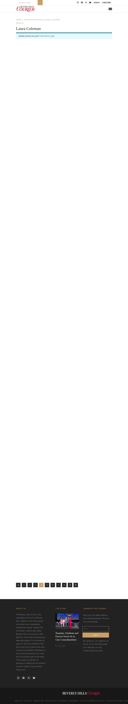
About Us (18, 701)
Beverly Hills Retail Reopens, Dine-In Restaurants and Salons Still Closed (59, 436)
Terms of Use (38, 701)
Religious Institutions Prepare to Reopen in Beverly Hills (50, 155)
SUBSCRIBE (106, 2)
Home (18, 20)
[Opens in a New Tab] (78, 2)
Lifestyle (36, 101)
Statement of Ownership (68, 701)
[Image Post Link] (64, 73)
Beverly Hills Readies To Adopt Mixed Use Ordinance (48, 395)
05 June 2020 (26, 161)
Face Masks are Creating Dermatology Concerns (45, 95)
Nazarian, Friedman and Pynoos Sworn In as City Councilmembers (67, 636)
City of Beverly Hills (40, 161)
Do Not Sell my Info (114, 701)
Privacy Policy (51, 701)
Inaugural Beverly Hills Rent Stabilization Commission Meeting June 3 (58, 565)
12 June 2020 (26, 101)
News (52, 161)
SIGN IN (96, 2)
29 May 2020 (26, 401)
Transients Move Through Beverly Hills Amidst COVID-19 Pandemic (57, 222)
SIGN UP (95, 635)
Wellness (44, 101)
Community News (38, 401)
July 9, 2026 (61, 646)
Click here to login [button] (47, 36)
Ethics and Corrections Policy (92, 701)
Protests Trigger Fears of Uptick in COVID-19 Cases (48, 285)
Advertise (28, 701)
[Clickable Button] (40, 2)
